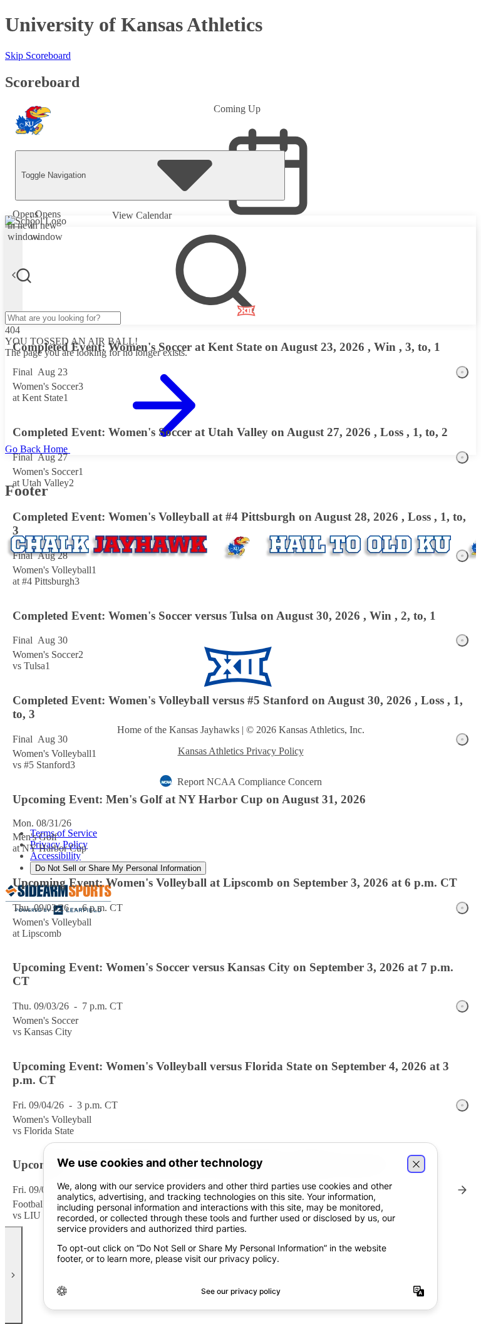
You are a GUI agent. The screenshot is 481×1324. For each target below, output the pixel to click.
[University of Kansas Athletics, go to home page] (33, 125)
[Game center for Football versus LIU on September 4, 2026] (462, 1190)
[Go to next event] (14, 1275)
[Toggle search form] (24, 275)
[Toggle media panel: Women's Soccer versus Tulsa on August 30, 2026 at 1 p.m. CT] (462, 640)
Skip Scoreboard (38, 55)
